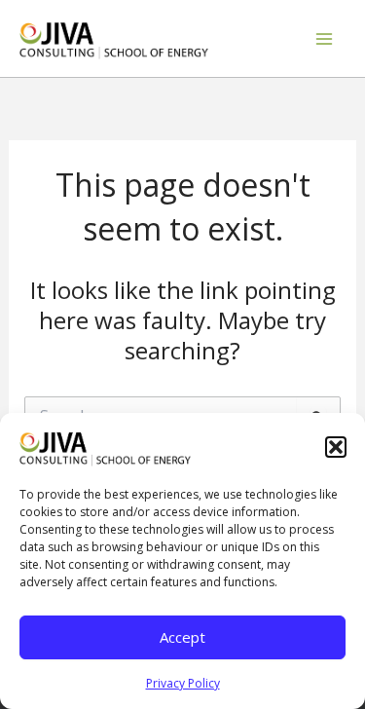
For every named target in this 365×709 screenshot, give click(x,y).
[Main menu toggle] (324, 39)
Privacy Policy (183, 683)
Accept (182, 637)
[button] (336, 447)
